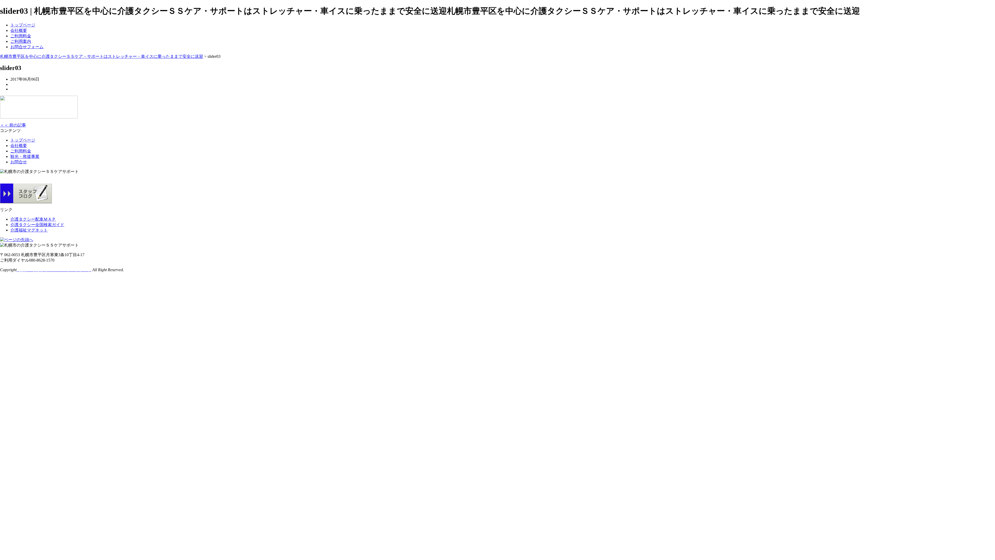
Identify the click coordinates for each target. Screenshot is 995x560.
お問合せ (18, 162)
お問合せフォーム (27, 47)
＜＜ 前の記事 (13, 125)
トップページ (22, 25)
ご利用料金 (20, 36)
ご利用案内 (20, 41)
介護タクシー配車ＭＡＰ (33, 219)
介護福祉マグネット (29, 230)
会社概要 (18, 30)
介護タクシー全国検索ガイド (37, 224)
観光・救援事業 (24, 156)
